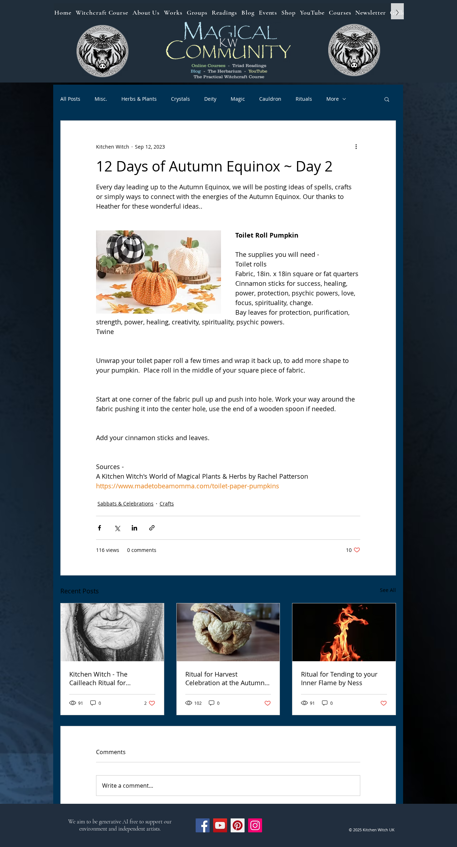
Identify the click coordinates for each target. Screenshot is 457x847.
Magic (238, 98)
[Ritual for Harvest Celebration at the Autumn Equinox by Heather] (228, 632)
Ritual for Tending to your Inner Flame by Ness (339, 678)
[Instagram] (255, 825)
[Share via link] (152, 527)
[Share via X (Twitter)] (117, 527)
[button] (386, 99)
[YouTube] (220, 825)
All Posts (70, 98)
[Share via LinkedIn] (134, 527)
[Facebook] (203, 825)
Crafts (167, 503)
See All (388, 590)
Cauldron (270, 98)
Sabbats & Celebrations (125, 503)
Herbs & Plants (139, 98)
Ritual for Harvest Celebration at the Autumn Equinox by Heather (225, 678)
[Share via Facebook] (99, 527)
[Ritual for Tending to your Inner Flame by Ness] (344, 632)
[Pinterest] (238, 825)
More (332, 98)
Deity (210, 98)
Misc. (101, 98)
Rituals (304, 98)
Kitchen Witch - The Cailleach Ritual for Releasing (98, 678)
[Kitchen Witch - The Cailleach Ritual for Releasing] (112, 632)
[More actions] (356, 146)
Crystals (180, 98)
